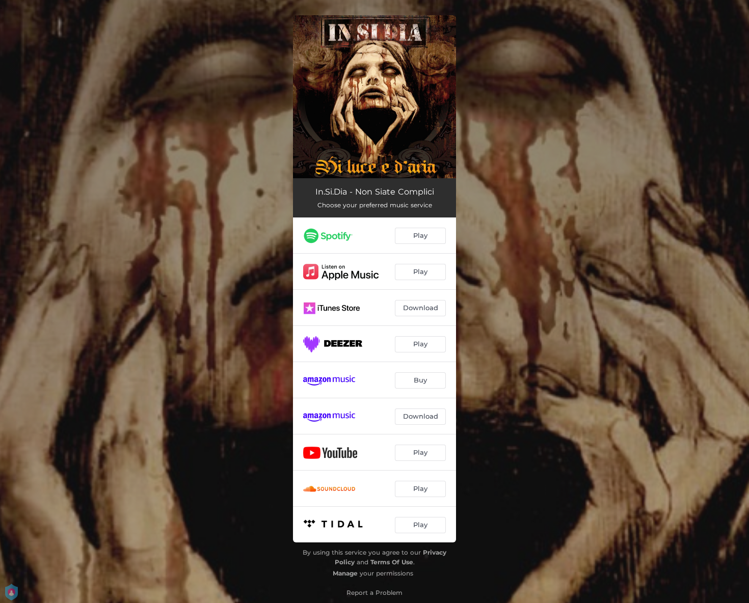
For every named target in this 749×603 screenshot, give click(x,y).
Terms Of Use (391, 562)
